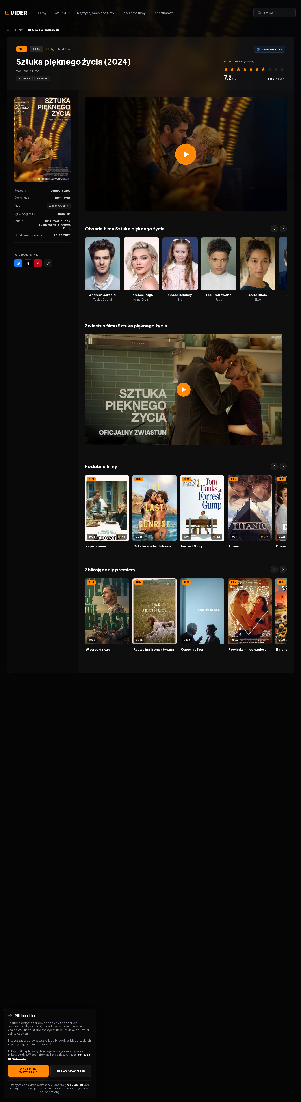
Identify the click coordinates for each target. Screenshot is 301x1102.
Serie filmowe (163, 13)
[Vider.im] (16, 13)
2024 (36, 49)
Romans (24, 78)
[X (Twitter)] (28, 263)
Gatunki (60, 13)
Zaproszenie (96, 546)
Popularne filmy (133, 13)
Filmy (42, 13)
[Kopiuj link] (48, 263)
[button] (186, 154)
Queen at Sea (192, 649)
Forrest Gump (192, 546)
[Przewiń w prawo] (283, 228)
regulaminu (75, 1085)
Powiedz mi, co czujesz (248, 649)
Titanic (234, 546)
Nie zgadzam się (71, 1070)
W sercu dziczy (98, 649)
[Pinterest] (38, 263)
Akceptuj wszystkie (28, 1070)
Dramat (42, 78)
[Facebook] (18, 263)
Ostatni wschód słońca (152, 546)
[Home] (8, 30)
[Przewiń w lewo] (274, 228)
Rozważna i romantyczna (153, 649)
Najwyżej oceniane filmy (95, 13)
